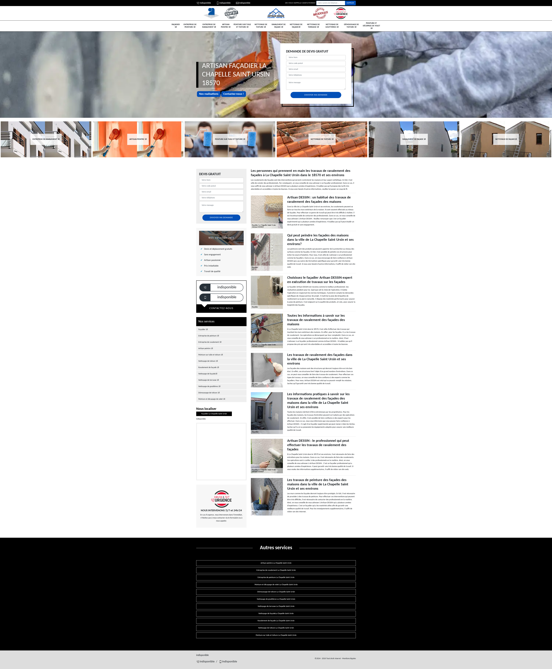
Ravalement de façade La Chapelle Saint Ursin (276, 621)
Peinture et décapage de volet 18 (371, 25)
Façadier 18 (176, 25)
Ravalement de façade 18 (279, 25)
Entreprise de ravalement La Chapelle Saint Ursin (276, 570)
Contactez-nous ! (233, 94)
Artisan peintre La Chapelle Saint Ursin (276, 563)
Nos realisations (208, 94)
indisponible (205, 3)
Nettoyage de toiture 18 (261, 25)
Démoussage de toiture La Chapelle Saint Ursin (276, 592)
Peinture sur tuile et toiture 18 (242, 25)
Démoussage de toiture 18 (351, 25)
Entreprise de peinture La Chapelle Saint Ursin (276, 577)
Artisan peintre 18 (225, 25)
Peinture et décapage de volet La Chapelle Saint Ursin (276, 585)
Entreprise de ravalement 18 (209, 25)
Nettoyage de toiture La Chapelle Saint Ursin (276, 628)
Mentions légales (349, 658)
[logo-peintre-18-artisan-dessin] (276, 13)
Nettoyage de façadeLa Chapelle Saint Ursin (276, 613)
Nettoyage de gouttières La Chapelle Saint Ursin (276, 599)
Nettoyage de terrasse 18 (313, 25)
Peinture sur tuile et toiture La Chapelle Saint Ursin (276, 635)
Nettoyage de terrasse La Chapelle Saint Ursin (276, 606)
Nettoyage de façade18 (296, 25)
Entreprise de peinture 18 (190, 25)
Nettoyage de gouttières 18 (332, 25)
